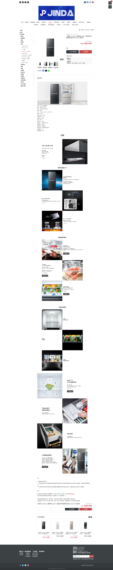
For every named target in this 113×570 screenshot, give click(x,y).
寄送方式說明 (35, 554)
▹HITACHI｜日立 (24, 47)
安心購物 (35, 551)
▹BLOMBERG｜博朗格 (25, 58)
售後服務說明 (35, 556)
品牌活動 (21, 554)
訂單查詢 (28, 554)
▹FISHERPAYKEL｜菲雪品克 (27, 55)
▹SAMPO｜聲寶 (24, 62)
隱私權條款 (41, 551)
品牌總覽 (21, 553)
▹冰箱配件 (23, 60)
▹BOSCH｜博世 (24, 53)
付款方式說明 (35, 553)
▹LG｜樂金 (23, 49)
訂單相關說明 (28, 556)
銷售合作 (21, 551)
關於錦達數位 (28, 551)
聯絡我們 (28, 553)
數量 (67, 48)
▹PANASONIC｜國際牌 (26, 51)
